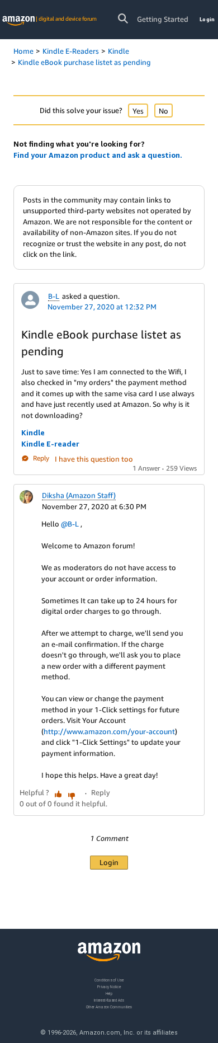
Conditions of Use (109, 980)
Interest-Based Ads (109, 1000)
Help (109, 993)
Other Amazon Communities (109, 1006)
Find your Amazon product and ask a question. (97, 155)
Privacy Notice (109, 986)
